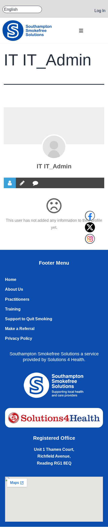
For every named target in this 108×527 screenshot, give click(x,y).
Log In (99, 11)
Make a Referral (19, 329)
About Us (14, 289)
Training (13, 309)
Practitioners (17, 299)
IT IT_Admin (54, 166)
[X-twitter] (90, 227)
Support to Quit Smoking (28, 319)
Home (10, 279)
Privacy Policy (18, 338)
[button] (81, 30)
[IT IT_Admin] (54, 146)
